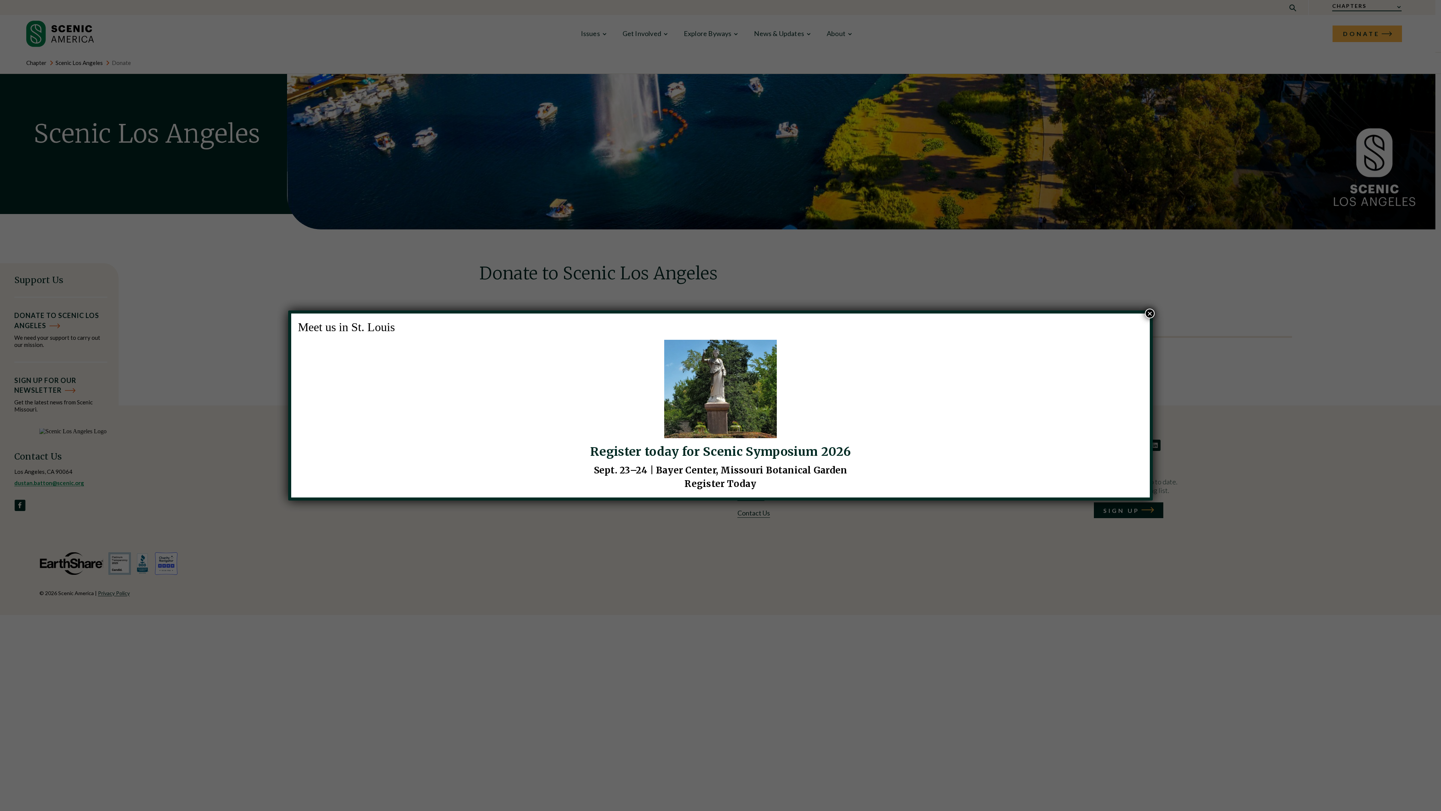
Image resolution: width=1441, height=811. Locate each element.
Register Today (720, 484)
